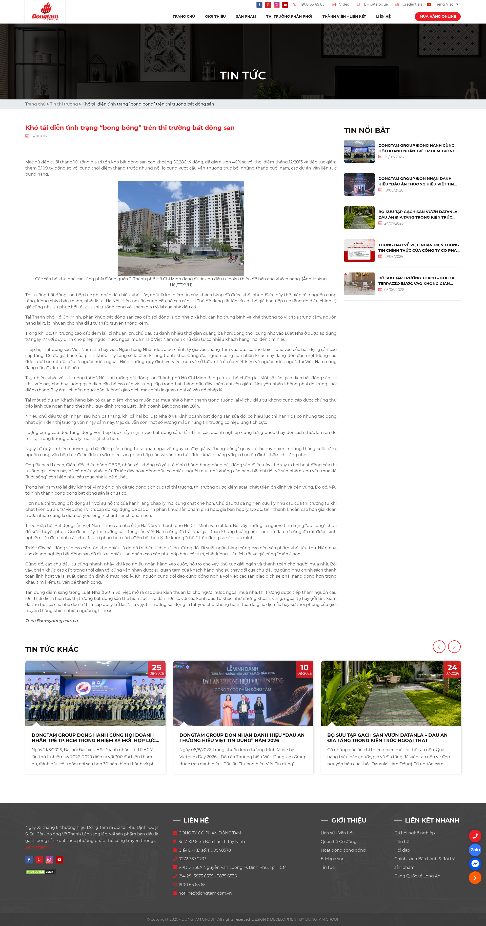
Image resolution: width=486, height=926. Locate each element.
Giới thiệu (215, 16)
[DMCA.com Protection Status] (40, 871)
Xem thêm (36, 847)
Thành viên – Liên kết (344, 16)
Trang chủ (184, 16)
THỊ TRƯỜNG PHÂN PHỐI (289, 16)
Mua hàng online (438, 16)
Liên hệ (383, 16)
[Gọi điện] (475, 836)
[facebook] (475, 863)
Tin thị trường (64, 104)
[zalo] (475, 850)
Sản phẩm (246, 16)
